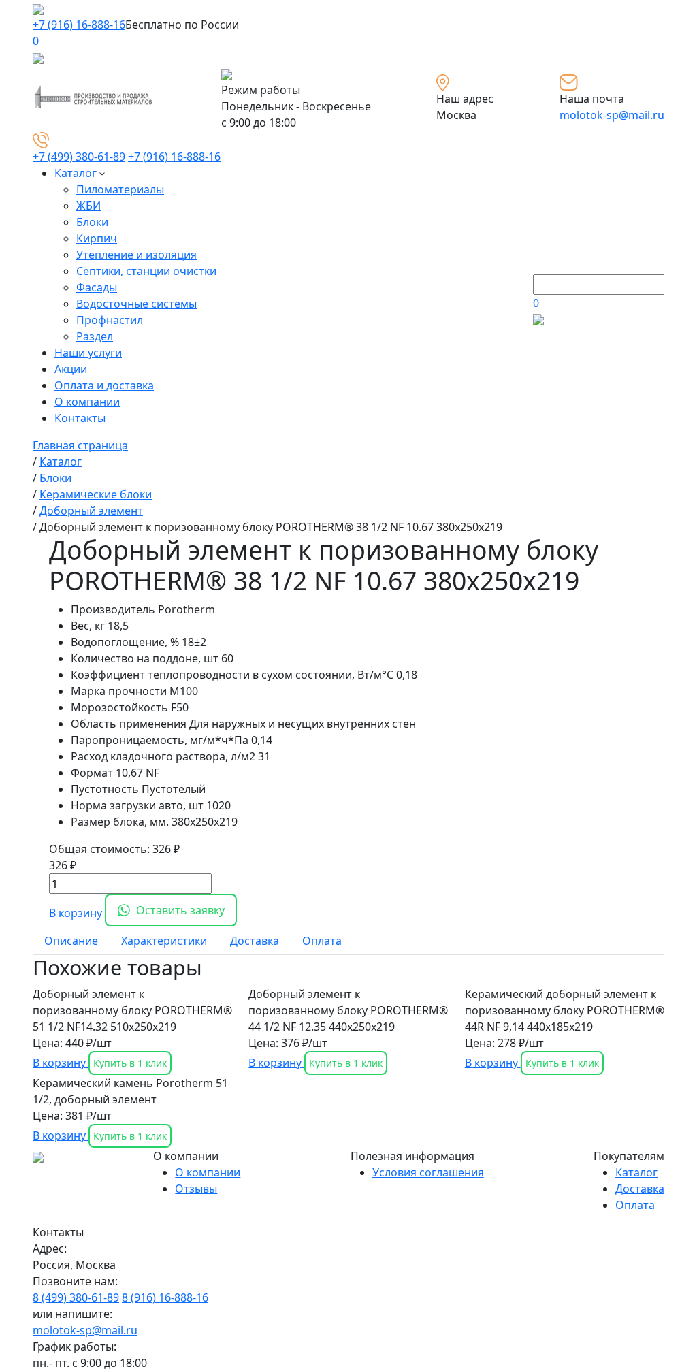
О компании (87, 401)
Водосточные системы (136, 303)
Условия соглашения (428, 1172)
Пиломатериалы (120, 189)
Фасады (96, 287)
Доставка (639, 1188)
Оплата (635, 1204)
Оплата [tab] (322, 940)
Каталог (76, 172)
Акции (70, 368)
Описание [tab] (71, 940)
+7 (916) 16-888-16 (79, 24)
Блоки (92, 221)
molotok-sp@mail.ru (612, 115)
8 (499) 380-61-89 (76, 1297)
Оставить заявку (180, 910)
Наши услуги (88, 352)
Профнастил (109, 319)
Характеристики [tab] (164, 940)
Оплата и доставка (104, 385)
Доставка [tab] (254, 940)
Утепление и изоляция (136, 254)
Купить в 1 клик (130, 1063)
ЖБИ (88, 205)
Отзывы (196, 1188)
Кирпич (96, 238)
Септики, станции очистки (146, 270)
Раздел (94, 336)
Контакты (80, 417)
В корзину (77, 912)
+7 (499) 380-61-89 (79, 156)
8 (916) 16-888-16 (165, 1297)
